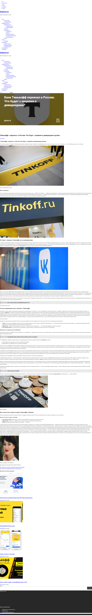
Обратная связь (5, 610)
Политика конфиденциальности (8, 612)
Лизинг (5, 38)
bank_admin (2, 500)
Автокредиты (8, 31)
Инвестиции (3, 5)
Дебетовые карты (9, 26)
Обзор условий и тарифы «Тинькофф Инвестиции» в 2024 (13, 582)
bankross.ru (4, 12)
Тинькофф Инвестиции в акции (7, 525)
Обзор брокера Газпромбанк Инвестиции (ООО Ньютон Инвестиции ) (16, 497)
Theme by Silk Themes (4, 614)
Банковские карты (7, 24)
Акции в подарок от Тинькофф (7, 554)
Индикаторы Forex (7, 21)
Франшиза (6, 41)
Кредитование (6, 30)
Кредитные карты (9, 27)
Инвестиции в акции (8, 45)
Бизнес (3, 4)
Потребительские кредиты (11, 35)
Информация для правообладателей (8, 609)
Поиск (89, 588)
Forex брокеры (7, 20)
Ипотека (7, 32)
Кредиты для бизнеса (10, 34)
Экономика (3, 8)
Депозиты (6, 28)
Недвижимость (5, 47)
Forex (3, 1)
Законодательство (7, 43)
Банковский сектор (5, 23)
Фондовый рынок (7, 46)
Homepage (4, 127)
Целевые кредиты (9, 77)
